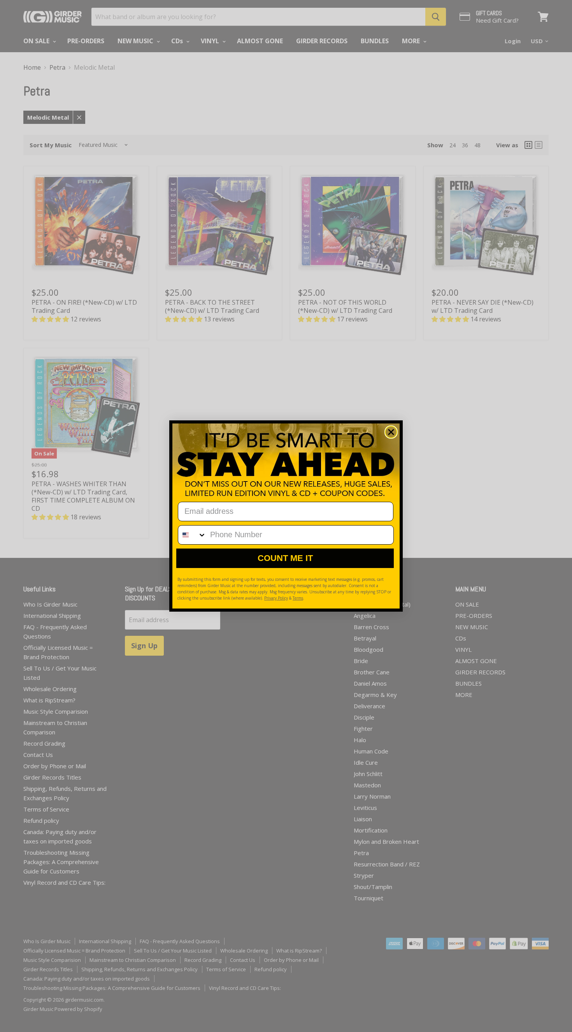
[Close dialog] (391, 432)
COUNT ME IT (285, 558)
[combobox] (192, 535)
